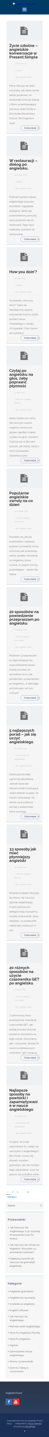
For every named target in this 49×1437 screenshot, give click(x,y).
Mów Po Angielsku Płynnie (25, 1332)
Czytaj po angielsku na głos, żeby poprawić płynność (21, 378)
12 (28, 1192)
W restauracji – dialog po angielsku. (23, 164)
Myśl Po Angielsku (20, 1338)
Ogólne (19, 70)
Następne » (12, 1197)
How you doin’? (23, 272)
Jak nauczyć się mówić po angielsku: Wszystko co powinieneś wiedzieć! (25, 1248)
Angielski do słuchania (22, 1297)
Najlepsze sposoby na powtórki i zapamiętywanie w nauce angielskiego (23, 1100)
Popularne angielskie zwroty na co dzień (21, 499)
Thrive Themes (34, 1423)
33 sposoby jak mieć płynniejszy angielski (22, 855)
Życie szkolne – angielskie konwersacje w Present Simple (23, 51)
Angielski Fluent (25, 77)
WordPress (30, 1426)
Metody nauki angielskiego (25, 1326)
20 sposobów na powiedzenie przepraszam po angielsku (24, 617)
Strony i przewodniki (21, 1361)
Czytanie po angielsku (22, 1303)
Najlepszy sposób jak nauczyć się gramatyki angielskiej (22, 1262)
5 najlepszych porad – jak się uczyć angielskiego (22, 736)
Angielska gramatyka (21, 1291)
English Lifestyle (19, 1310)
